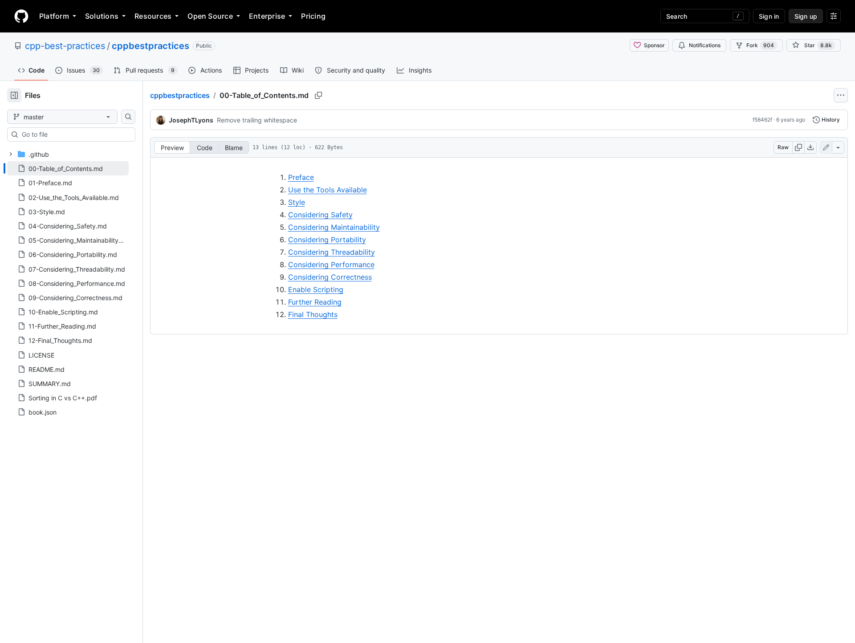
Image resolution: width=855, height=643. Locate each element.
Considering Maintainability (334, 227)
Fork (760, 45)
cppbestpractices (150, 46)
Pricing (313, 16)
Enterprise (267, 16)
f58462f (762, 119)
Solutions (101, 16)
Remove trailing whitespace (257, 120)
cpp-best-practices (65, 46)
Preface (301, 177)
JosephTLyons (191, 120)
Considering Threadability (331, 252)
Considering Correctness (330, 277)
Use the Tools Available (327, 189)
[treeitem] (68, 168)
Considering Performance (331, 264)
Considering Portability (327, 239)
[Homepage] (21, 16)
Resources (152, 16)
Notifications (705, 45)
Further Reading (315, 301)
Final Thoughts (313, 314)
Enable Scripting (315, 289)
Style (296, 202)
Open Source (210, 16)
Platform (54, 16)
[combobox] (75, 134)
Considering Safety (320, 214)
